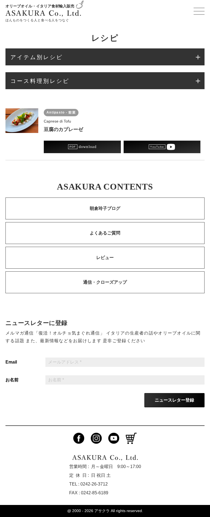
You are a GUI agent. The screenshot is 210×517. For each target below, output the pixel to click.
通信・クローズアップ (105, 282)
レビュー (105, 257)
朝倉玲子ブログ (105, 208)
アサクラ (102, 511)
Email (11, 362)
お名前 (12, 380)
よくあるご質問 (105, 233)
